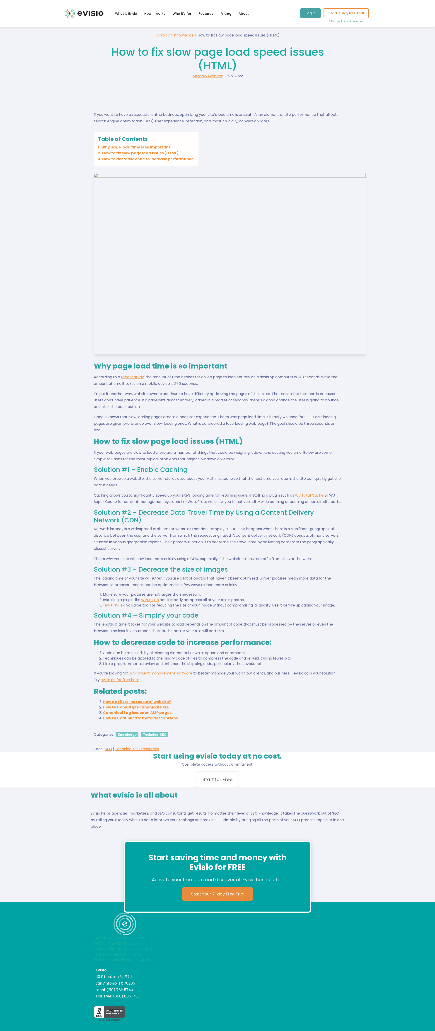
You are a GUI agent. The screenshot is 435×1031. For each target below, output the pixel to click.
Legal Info (145, 959)
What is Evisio (126, 13)
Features (206, 13)
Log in (310, 13)
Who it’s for (182, 13)
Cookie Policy (120, 959)
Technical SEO (155, 735)
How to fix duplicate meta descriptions (140, 718)
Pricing (225, 13)
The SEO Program (124, 943)
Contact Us (143, 948)
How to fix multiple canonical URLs (136, 707)
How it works (154, 13)
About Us (104, 938)
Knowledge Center (112, 948)
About (244, 13)
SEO (108, 749)
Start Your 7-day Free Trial (217, 894)
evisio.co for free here (120, 679)
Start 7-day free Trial (346, 13)
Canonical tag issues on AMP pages (137, 712)
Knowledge (127, 735)
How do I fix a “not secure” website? (137, 701)
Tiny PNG (111, 605)
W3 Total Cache (309, 495)
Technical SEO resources (137, 749)
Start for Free (218, 779)
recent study (132, 377)
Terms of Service (111, 954)
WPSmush (150, 599)
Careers (123, 938)
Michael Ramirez (207, 76)
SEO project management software (160, 673)
